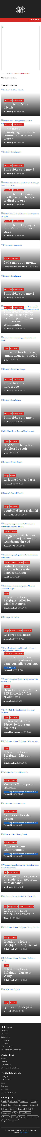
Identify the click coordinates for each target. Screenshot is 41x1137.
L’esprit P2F (6, 1065)
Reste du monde (8, 1092)
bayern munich (25, 1113)
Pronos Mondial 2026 (11, 1050)
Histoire (4, 1031)
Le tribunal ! (7, 1047)
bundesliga (7, 1105)
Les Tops (5, 1043)
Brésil (5, 1109)
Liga (4, 1121)
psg (15, 1113)
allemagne (14, 1101)
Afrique (4, 1076)
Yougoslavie (13, 1121)
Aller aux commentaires (19, 73)
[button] (3, 19)
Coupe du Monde (20, 1105)
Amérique (5, 1080)
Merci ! (4, 1061)
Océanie (5, 1089)
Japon (13, 1117)
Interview (5, 1037)
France (33, 1101)
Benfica (5, 1117)
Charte (4, 1058)
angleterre (7, 1113)
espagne (33, 1105)
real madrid (32, 1117)
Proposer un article (10, 1068)
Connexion (34, 19)
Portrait (4, 1034)
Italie (5, 1101)
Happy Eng (24, 1132)
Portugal (21, 1109)
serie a (30, 1109)
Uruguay (22, 1117)
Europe (4, 1086)
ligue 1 (12, 1109)
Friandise (5, 1040)
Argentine (24, 1101)
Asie (3, 1083)
